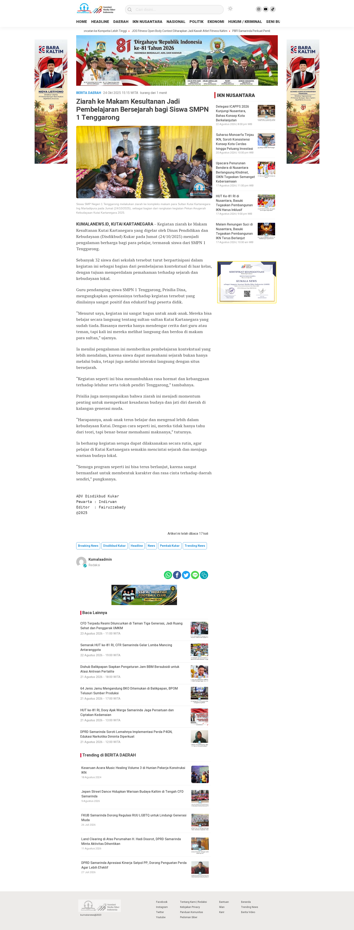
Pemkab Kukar (170, 546)
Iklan (222, 907)
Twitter (160, 912)
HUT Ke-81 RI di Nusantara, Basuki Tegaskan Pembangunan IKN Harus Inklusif (234, 203)
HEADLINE (100, 22)
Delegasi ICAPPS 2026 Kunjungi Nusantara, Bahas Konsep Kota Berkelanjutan (232, 113)
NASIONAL (176, 22)
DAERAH (120, 22)
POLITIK (196, 22)
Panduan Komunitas (191, 912)
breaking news (88, 546)
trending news (195, 546)
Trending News (249, 907)
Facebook (161, 902)
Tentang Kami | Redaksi (193, 902)
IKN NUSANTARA (147, 22)
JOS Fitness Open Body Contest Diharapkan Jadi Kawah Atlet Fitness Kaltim (155, 31)
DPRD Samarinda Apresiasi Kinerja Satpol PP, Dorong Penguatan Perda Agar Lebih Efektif (134, 865)
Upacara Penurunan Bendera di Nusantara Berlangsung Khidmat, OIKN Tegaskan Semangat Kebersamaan (235, 172)
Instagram (162, 907)
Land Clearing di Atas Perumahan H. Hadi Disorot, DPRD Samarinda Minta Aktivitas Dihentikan (131, 841)
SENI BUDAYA (278, 22)
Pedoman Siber (188, 917)
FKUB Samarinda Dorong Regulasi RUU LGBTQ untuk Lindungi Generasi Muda (133, 817)
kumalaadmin (100, 559)
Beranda (246, 902)
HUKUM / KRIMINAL (245, 22)
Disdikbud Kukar (114, 546)
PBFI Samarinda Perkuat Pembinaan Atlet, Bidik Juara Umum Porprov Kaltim (256, 31)
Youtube (161, 917)
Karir (221, 912)
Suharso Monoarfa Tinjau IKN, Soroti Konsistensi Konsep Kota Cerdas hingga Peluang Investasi (235, 141)
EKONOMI (216, 22)
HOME (81, 22)
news (151, 546)
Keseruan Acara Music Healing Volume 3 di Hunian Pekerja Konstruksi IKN (133, 770)
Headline (137, 546)
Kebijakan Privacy (190, 907)
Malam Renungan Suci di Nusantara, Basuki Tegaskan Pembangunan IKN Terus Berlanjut (234, 231)
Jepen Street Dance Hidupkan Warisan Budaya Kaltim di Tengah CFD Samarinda (132, 794)
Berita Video (248, 912)
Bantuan (224, 902)
